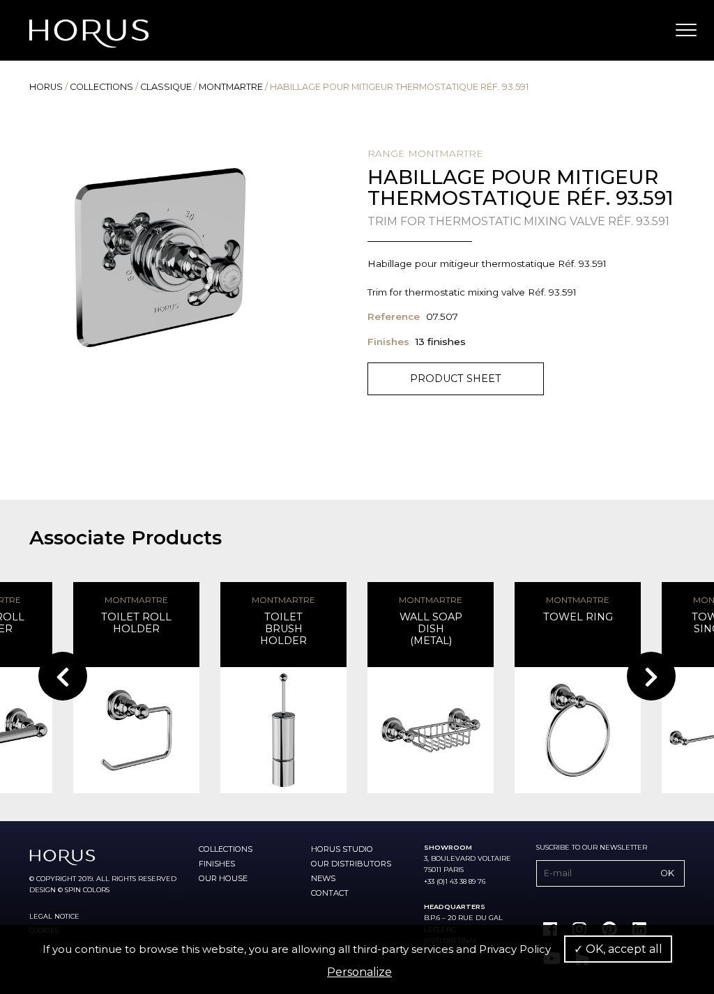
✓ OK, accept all (618, 949)
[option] (160, 257)
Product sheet (455, 378)
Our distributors (351, 864)
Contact (330, 893)
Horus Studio (342, 849)
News (323, 878)
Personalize (359, 972)
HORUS (46, 87)
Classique (166, 87)
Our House (223, 878)
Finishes (217, 864)
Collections (101, 87)
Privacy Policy (515, 949)
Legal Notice (54, 916)
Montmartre (231, 87)
